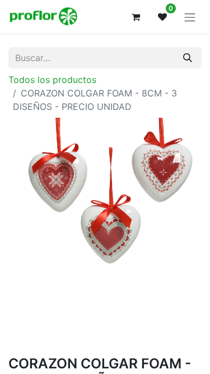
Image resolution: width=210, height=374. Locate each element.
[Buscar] (188, 57)
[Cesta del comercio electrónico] (135, 17)
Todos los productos (52, 79)
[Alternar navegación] (190, 16)
